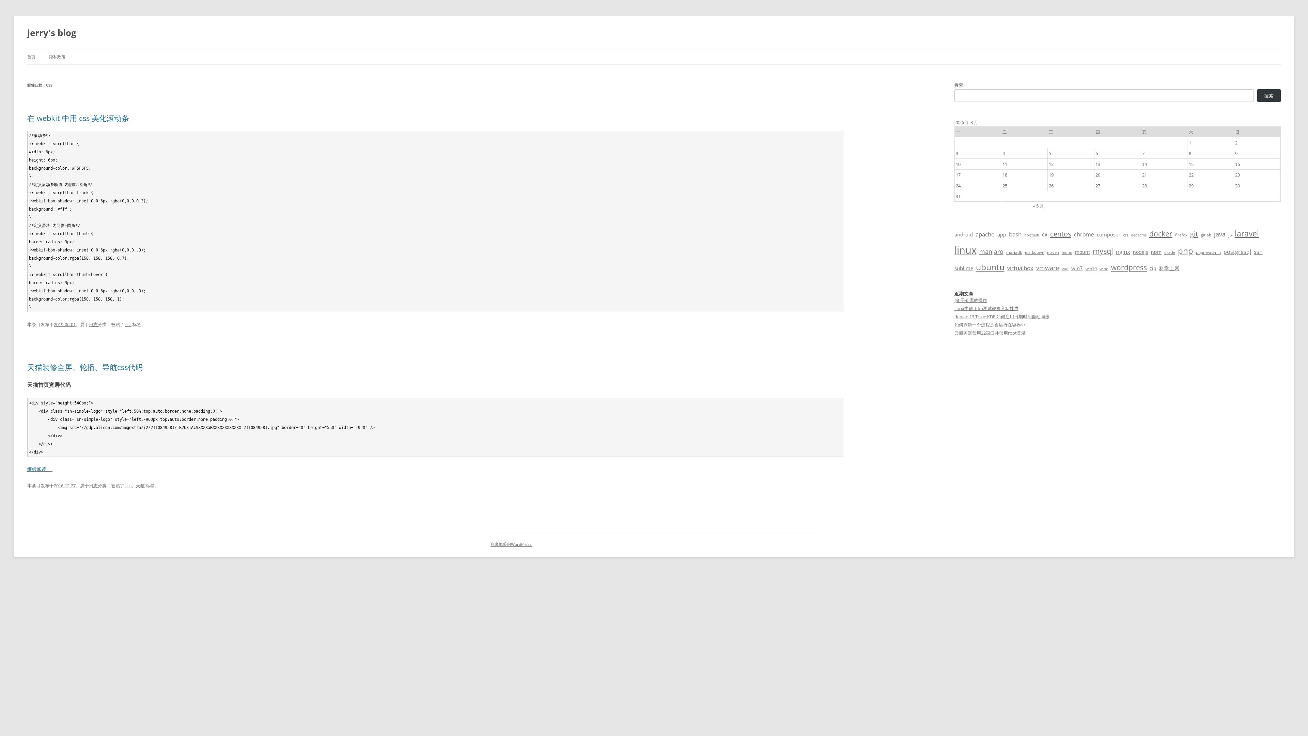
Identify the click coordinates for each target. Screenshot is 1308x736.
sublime (963, 268)
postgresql (1237, 252)
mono (1067, 252)
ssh (1258, 252)
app (1001, 234)
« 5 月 (1038, 206)
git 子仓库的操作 (970, 300)
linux (965, 250)
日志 (93, 324)
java (1220, 234)
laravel (1247, 233)
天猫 (140, 485)
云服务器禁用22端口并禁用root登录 (990, 333)
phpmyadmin (1208, 252)
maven (1053, 252)
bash (1015, 234)
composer (1108, 234)
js (1230, 234)
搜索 (958, 85)
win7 (1077, 268)
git (1194, 234)
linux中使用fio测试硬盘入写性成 (986, 308)
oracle (1169, 252)
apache (985, 234)
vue (1065, 269)
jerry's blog (51, 33)
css (128, 324)
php (1185, 250)
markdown (1034, 252)
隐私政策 (57, 57)
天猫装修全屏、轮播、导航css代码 (85, 367)
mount (1082, 252)
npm (1156, 252)
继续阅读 (39, 469)
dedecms (1139, 235)
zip (1153, 268)
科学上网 (1169, 268)
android (963, 234)
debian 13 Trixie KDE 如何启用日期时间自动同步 (1001, 316)
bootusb (1031, 235)
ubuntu (990, 267)
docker (1160, 234)
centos (1060, 234)
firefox (1181, 235)
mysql (1103, 251)
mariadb (1014, 252)
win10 (1091, 269)
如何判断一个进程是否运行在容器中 (989, 325)
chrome (1084, 234)
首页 (31, 57)
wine (1104, 269)
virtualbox (1020, 268)
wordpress (1129, 267)
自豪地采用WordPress (511, 544)
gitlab (1206, 235)
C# (1044, 235)
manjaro (991, 251)
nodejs (1140, 252)
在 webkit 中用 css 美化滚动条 (78, 118)
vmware (1047, 268)
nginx (1123, 252)
